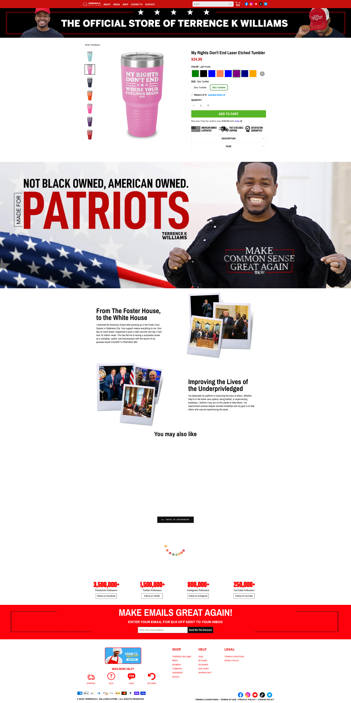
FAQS (228, 146)
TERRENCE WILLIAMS (181, 656)
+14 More (97, 498)
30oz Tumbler (219, 87)
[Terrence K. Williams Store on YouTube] (256, 4)
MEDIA (116, 4)
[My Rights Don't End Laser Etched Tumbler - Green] (78, 498)
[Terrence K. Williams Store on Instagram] (251, 4)
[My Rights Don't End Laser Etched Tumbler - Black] (82, 498)
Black (203, 73)
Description (229, 138)
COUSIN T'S (136, 4)
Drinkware (95, 44)
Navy (244, 73)
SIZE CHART (203, 668)
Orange (253, 73)
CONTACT (150, 4)
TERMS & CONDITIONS (234, 656)
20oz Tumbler (200, 87)
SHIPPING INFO (205, 672)
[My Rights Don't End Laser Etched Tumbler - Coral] (91, 498)
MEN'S (175, 660)
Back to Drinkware (177, 519)
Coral (220, 73)
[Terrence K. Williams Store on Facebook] (246, 4)
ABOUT (107, 4)
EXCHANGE (203, 664)
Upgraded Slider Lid (216, 94)
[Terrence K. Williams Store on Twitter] (265, 4)
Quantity (196, 100)
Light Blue (228, 73)
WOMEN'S (176, 664)
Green (195, 73)
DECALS (175, 676)
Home (87, 44)
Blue (211, 73)
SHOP (125, 4)
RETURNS (202, 660)
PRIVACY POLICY (231, 660)
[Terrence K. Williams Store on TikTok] (261, 4)
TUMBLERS (177, 668)
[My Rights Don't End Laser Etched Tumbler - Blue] (87, 498)
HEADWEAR (177, 672)
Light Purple (236, 73)
